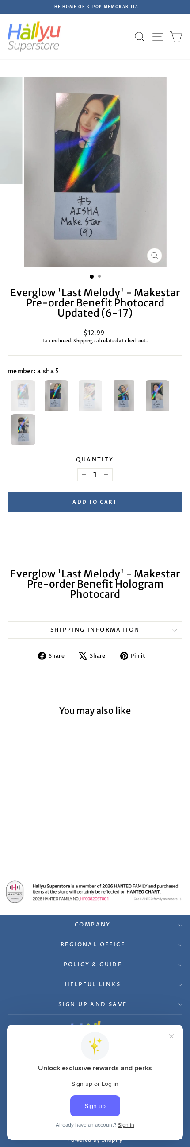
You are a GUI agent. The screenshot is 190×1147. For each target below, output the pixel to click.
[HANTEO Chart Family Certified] (95, 892)
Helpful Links (93, 984)
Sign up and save (92, 1004)
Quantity (95, 459)
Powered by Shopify (94, 1139)
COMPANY (93, 924)
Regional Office (93, 944)
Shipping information (95, 629)
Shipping (83, 341)
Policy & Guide (93, 964)
